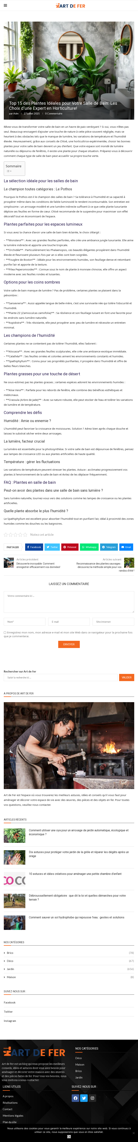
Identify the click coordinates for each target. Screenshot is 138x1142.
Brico (12, 97)
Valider (127, 677)
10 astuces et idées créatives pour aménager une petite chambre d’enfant (75, 874)
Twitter (8, 1011)
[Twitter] (84, 1098)
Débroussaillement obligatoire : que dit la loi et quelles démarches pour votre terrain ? (77, 897)
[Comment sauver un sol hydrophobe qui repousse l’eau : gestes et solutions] (14, 923)
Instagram (10, 1020)
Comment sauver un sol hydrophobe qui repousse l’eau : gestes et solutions (76, 917)
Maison (70, 977)
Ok (69, 1136)
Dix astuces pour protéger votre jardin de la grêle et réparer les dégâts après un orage (79, 854)
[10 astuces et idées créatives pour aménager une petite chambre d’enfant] (14, 879)
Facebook (9, 1002)
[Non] (133, 1133)
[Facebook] (75, 1098)
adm (16, 113)
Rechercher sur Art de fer (20, 671)
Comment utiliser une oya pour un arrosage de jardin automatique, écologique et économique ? (78, 832)
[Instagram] (92, 1098)
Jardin (70, 969)
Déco (70, 960)
